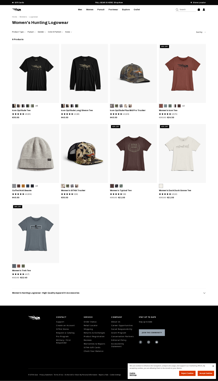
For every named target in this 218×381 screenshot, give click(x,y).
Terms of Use (58, 375)
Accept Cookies (206, 373)
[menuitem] (80, 10)
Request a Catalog (65, 333)
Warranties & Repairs (94, 344)
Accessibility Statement (117, 345)
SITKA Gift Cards (92, 347)
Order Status (90, 322)
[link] (35, 82)
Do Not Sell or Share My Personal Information (81, 375)
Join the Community (152, 333)
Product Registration (94, 336)
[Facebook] (141, 342)
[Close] (213, 366)
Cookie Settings (115, 375)
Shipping (88, 329)
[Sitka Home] (45, 9)
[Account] (204, 10)
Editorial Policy (118, 340)
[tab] (109, 292)
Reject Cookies (187, 373)
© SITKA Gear (33, 375)
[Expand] (204, 292)
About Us (115, 322)
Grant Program (118, 333)
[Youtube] (157, 342)
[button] (201, 32)
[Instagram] (149, 342)
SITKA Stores (62, 329)
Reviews (88, 340)
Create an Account (65, 325)
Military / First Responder (63, 341)
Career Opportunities (122, 325)
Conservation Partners (122, 336)
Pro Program (62, 336)
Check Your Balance (93, 351)
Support (60, 322)
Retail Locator (91, 325)
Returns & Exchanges (94, 333)
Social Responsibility (121, 329)
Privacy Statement (45, 375)
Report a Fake (103, 375)
